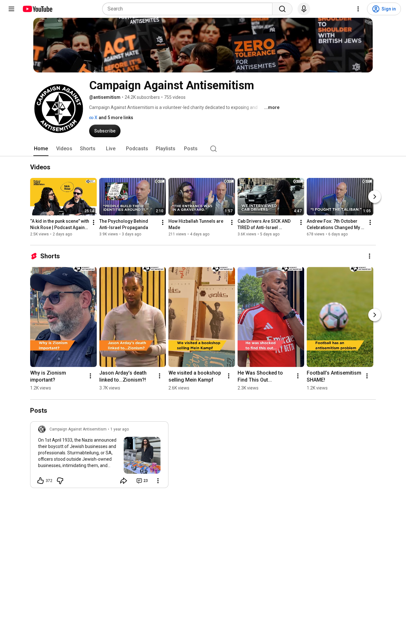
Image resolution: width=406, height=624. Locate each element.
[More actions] (93, 222)
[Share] (123, 480)
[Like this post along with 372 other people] (41, 481)
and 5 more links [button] (116, 117)
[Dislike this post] (60, 481)
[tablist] (203, 148)
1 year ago (119, 429)
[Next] (374, 197)
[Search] (282, 9)
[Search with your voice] (304, 9)
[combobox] (189, 9)
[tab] (41, 148)
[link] (99, 456)
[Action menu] (158, 480)
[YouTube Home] (37, 9)
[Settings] (358, 9)
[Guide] (11, 9)
